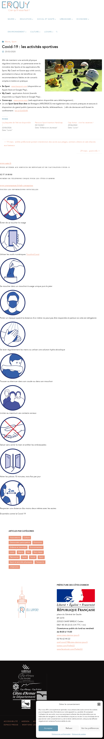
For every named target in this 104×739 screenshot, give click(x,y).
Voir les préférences (90, 728)
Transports (40, 562)
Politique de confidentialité (61, 734)
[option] (28, 602)
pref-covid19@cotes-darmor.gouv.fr (72, 642)
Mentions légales (31, 725)
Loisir (12, 552)
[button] (99, 704)
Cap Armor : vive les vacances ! (80, 123)
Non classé (38, 552)
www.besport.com (19, 86)
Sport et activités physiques (21, 562)
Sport (14, 41)
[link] (56, 31)
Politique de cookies (79, 734)
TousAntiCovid (32, 254)
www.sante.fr (5, 163)
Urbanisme (14, 567)
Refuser (69, 728)
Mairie (7, 41)
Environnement (36, 547)
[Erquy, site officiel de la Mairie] (16, 6)
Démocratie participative (20, 542)
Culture (27, 538)
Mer (28, 552)
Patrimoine (14, 557)
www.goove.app (21, 100)
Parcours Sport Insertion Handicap (49, 123)
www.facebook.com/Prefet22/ (70, 649)
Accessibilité (11, 721)
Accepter (48, 728)
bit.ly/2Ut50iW (21, 110)
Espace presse (11, 725)
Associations (15, 538)
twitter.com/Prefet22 (66, 645)
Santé (24, 557)
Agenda (25, 721)
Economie (38, 542)
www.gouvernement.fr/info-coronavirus (16, 185)
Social (32, 557)
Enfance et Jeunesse (18, 547)
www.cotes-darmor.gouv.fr (68, 635)
